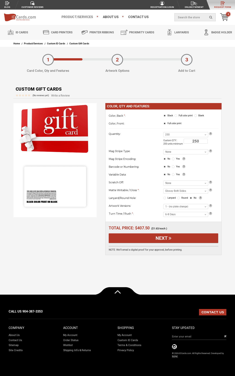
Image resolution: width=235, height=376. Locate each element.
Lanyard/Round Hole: (122, 198)
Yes (178, 158)
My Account (70, 335)
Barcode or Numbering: (124, 166)
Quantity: (115, 133)
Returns (86, 350)
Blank (201, 115)
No (169, 158)
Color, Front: (116, 123)
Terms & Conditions (129, 345)
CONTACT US (212, 312)
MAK (175, 356)
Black (170, 115)
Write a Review (60, 95)
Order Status (70, 340)
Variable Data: (117, 174)
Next (162, 238)
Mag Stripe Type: (119, 151)
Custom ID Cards (128, 340)
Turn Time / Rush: (121, 213)
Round (184, 198)
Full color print (186, 115)
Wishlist (68, 345)
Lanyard (172, 198)
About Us (111, 17)
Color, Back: (117, 115)
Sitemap (14, 345)
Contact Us (138, 17)
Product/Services (77, 17)
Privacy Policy (126, 350)
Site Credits (16, 350)
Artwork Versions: (120, 205)
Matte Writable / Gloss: (124, 190)
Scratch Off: (116, 182)
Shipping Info (71, 350)
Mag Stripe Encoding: (122, 158)
